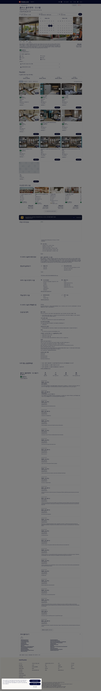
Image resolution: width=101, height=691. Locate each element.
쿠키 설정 (35, 686)
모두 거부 (35, 683)
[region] (22, 683)
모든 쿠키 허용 (35, 680)
